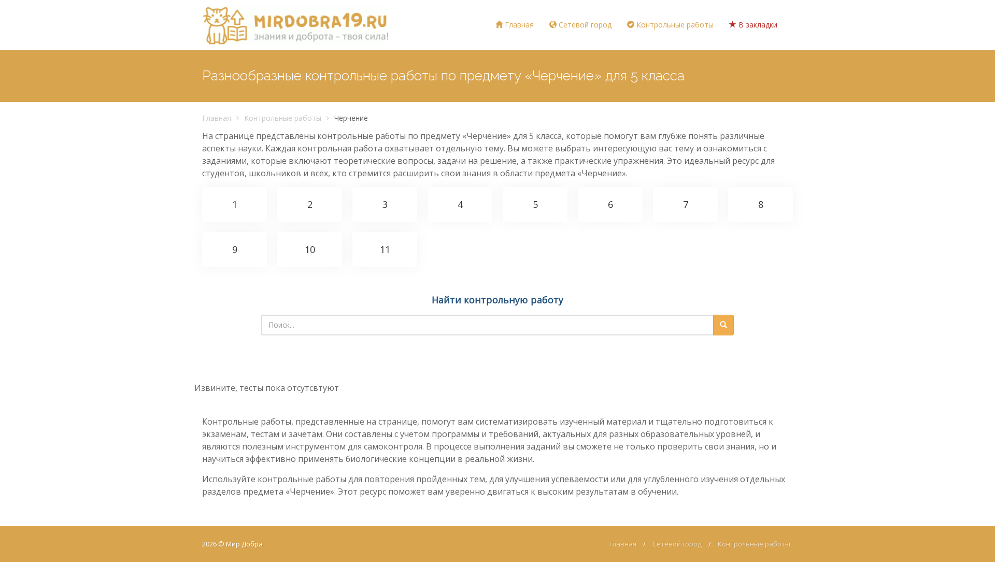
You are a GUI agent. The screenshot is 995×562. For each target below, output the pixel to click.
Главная (518, 25)
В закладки (756, 25)
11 (385, 249)
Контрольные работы (674, 25)
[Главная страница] (295, 25)
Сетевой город (584, 25)
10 (310, 249)
